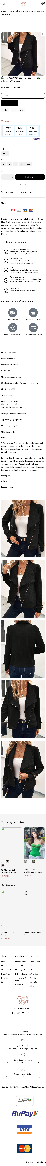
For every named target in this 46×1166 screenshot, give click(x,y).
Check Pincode (9, 103)
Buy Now (23, 184)
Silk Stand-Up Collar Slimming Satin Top (8, 871)
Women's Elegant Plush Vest (32, 933)
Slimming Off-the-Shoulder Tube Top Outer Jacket (33, 872)
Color (3, 149)
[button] (43, 34)
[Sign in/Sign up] (36, 4)
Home (3, 11)
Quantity (4, 172)
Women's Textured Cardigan (8, 933)
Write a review (15, 81)
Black (5, 153)
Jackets (17, 11)
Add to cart (31, 177)
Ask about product (27, 192)
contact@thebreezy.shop (23, 1008)
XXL (28, 164)
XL (21, 164)
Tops (10, 11)
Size (2, 159)
